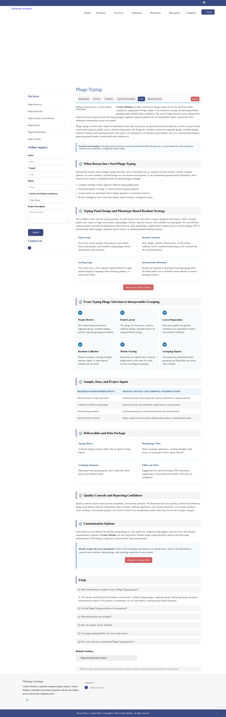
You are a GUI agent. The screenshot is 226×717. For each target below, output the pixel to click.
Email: (31, 168)
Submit (35, 232)
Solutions (137, 12)
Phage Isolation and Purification (41, 118)
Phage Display (34, 125)
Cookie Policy (96, 713)
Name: (31, 155)
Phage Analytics (103, 51)
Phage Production (35, 111)
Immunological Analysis (123, 51)
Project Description (36, 206)
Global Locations (97, 688)
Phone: (31, 181)
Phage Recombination (37, 132)
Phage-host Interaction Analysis (94, 658)
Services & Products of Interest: (43, 194)
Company (191, 12)
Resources (174, 12)
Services (118, 12)
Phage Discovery (35, 104)
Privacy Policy (83, 713)
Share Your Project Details (138, 287)
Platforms (155, 12)
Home (87, 12)
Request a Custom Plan (139, 560)
